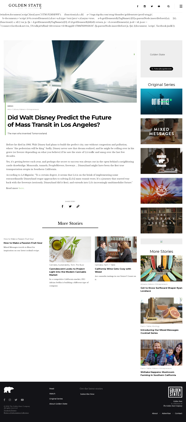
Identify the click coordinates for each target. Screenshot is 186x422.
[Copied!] (78, 206)
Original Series (56, 399)
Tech (73, 265)
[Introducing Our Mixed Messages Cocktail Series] (161, 310)
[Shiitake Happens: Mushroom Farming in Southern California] (161, 352)
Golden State (157, 54)
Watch (52, 394)
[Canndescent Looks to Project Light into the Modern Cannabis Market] (70, 249)
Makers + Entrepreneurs (29, 109)
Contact (178, 413)
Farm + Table (109, 265)
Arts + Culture (12, 109)
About (155, 413)
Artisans (144, 284)
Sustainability (64, 265)
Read (51, 388)
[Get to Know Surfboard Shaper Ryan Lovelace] (161, 268)
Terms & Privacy (10, 410)
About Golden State (58, 404)
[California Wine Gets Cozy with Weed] (116, 249)
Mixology (155, 326)
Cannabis (53, 265)
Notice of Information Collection (16, 413)
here (21, 188)
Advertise (166, 413)
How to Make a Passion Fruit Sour (19, 239)
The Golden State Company (172, 406)
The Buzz (80, 265)
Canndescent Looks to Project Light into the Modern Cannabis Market (67, 272)
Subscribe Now (87, 394)
